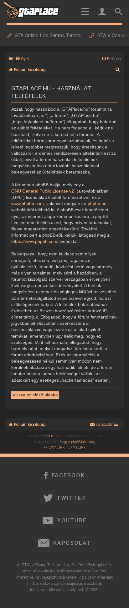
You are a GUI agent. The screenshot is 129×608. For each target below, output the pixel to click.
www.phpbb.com (27, 203)
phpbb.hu (97, 203)
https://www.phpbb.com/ (35, 241)
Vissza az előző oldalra (35, 394)
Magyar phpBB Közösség (77, 442)
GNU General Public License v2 (42, 190)
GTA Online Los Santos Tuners (48, 35)
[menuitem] (22, 58)
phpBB (48, 436)
